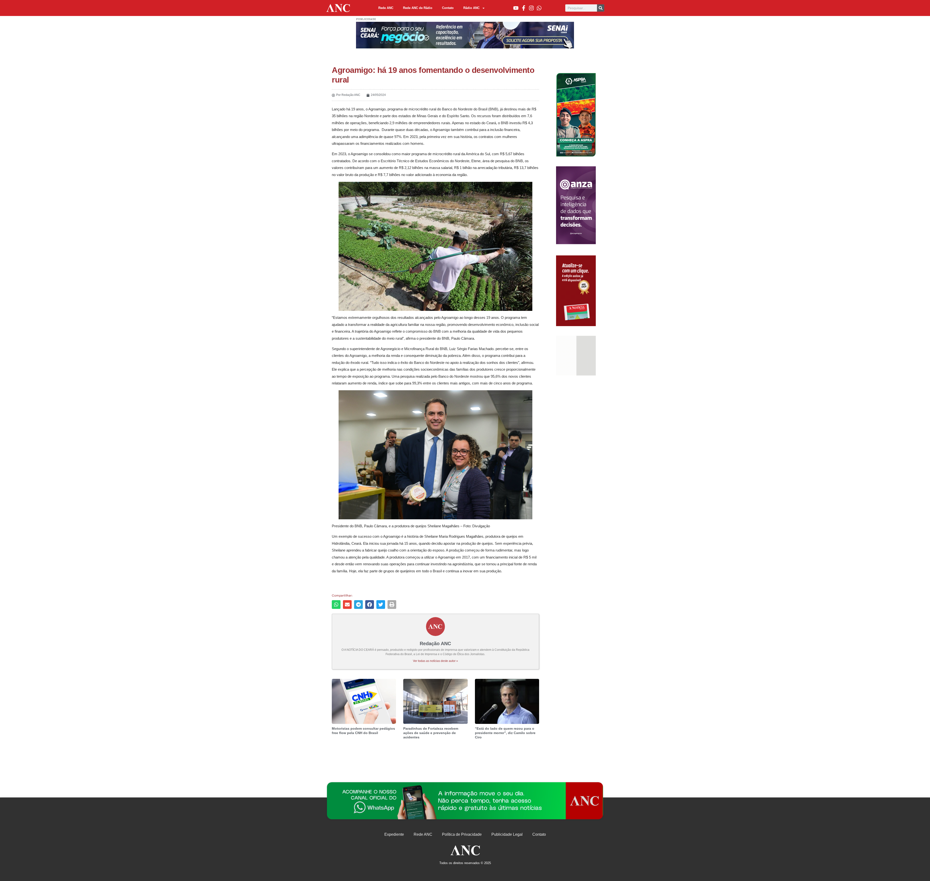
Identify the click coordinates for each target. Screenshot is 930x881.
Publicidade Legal (507, 834)
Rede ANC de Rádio (417, 8)
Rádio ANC (471, 8)
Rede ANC (385, 8)
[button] (336, 604)
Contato (448, 8)
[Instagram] (531, 8)
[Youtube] (516, 8)
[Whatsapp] (539, 8)
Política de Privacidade (462, 834)
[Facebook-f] (523, 8)
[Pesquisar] (600, 8)
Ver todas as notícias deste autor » (435, 660)
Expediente (394, 834)
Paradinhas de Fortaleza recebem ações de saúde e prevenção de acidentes (430, 733)
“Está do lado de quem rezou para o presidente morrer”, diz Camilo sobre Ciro (505, 733)
